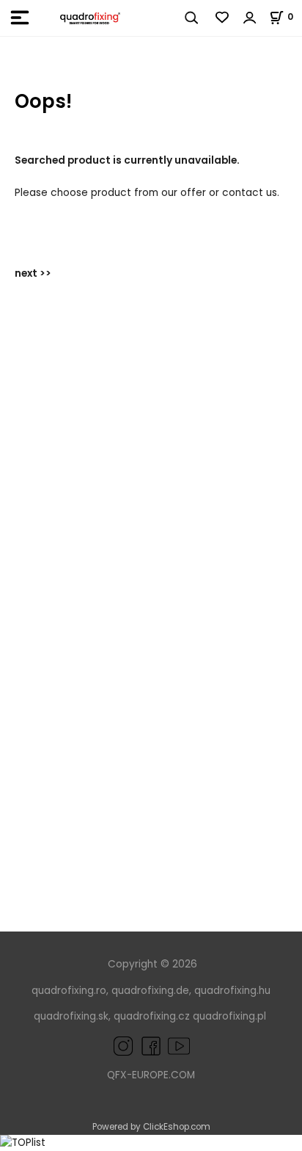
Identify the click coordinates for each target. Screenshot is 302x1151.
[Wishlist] (223, 17)
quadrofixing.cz (152, 1016)
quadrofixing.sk (71, 1016)
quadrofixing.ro (69, 991)
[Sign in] (250, 17)
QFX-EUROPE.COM (151, 1075)
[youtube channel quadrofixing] (179, 1046)
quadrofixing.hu (232, 991)
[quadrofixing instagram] (123, 1046)
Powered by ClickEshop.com (151, 1127)
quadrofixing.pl (229, 1016)
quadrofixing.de (150, 991)
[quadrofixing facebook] (148, 1046)
